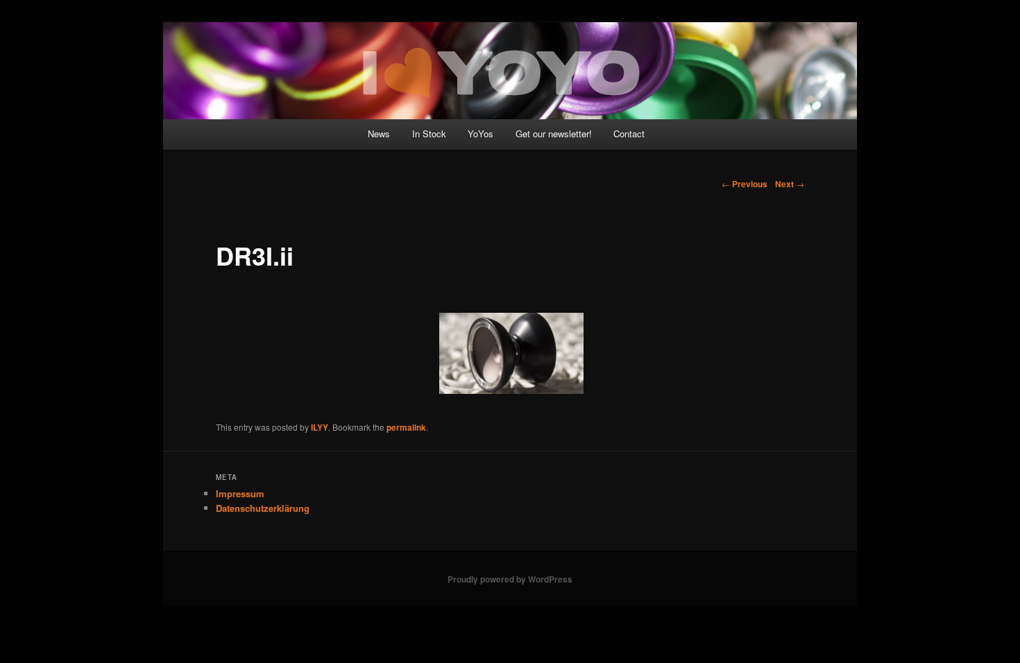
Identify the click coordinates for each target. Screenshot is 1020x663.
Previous (744, 184)
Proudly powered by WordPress (510, 579)
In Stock (429, 133)
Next (789, 184)
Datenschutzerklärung (262, 508)
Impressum (240, 493)
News (379, 133)
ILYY (319, 427)
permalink (406, 427)
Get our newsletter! (554, 133)
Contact (629, 133)
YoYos (480, 133)
